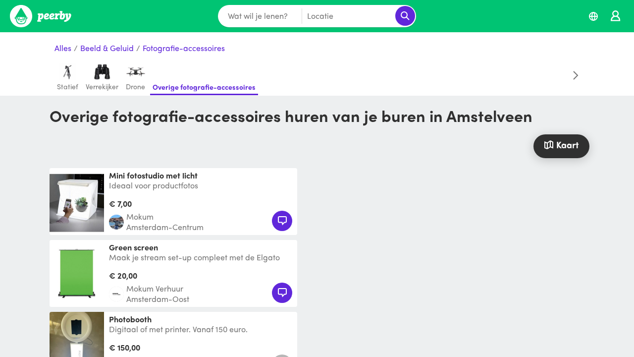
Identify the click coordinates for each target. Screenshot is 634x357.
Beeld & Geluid (107, 48)
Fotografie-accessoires (184, 48)
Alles (62, 48)
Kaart (567, 144)
